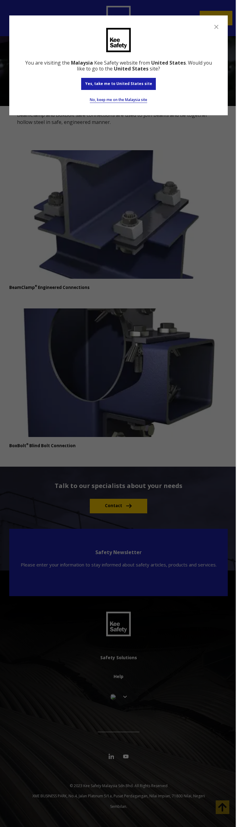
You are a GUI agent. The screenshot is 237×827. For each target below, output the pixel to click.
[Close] (216, 27)
